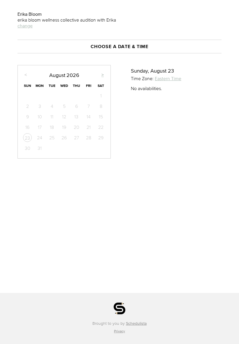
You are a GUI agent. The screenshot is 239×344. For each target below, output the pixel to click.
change (25, 25)
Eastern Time (168, 78)
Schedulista (136, 323)
